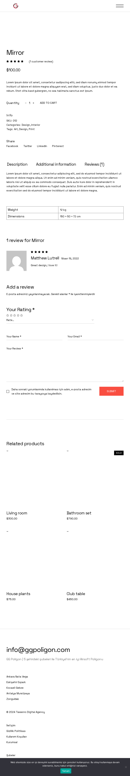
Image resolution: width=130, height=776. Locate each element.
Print (32, 129)
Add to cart (48, 103)
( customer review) (41, 61)
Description (17, 164)
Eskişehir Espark (16, 682)
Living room (16, 513)
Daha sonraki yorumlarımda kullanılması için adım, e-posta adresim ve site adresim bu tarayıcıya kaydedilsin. (51, 391)
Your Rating (20, 309)
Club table (76, 593)
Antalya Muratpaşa (18, 693)
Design (26, 124)
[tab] (17, 164)
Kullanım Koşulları (16, 736)
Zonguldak (12, 699)
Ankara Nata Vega (17, 676)
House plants (18, 593)
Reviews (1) (94, 164)
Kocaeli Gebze (15, 687)
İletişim (10, 725)
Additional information (56, 164)
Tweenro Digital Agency (30, 712)
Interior (35, 124)
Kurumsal (11, 742)
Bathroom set (79, 513)
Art (16, 129)
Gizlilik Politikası (16, 731)
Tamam (66, 771)
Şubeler (10, 755)
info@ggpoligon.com (38, 649)
